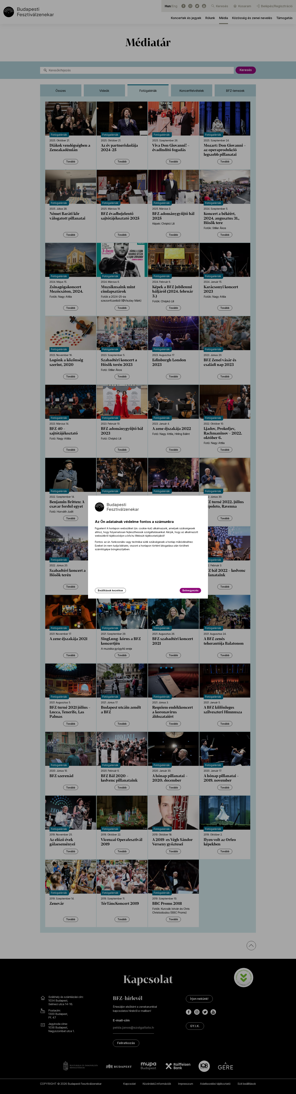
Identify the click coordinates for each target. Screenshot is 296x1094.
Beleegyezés (190, 590)
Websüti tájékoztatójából (149, 535)
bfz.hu (130, 535)
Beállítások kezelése (110, 590)
